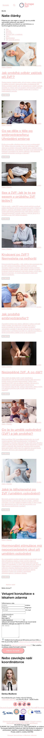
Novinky (9, 33)
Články (8, 31)
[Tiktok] (24, 706)
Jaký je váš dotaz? (9, 622)
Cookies (26, 721)
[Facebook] (15, 706)
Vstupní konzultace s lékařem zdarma (22, 735)
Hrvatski (16, 707)
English (9, 707)
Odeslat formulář (13, 650)
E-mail (28, 610)
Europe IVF (26, 5)
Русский (34, 707)
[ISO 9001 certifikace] (22, 720)
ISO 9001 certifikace (29, 723)
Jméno (27, 605)
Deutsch (3, 707)
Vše (7, 29)
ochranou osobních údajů (21, 645)
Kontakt (6, 5)
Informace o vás (8, 603)
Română (41, 707)
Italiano (22, 707)
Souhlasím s (21, 646)
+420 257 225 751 (9, 699)
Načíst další (10, 584)
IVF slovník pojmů (13, 40)
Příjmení (28, 608)
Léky (7, 36)
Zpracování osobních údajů (13, 721)
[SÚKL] (7, 714)
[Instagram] (20, 706)
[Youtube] (29, 706)
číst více (5, 95)
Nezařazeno (10, 38)
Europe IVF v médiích (14, 34)
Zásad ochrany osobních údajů (30, 642)
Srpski (28, 707)
